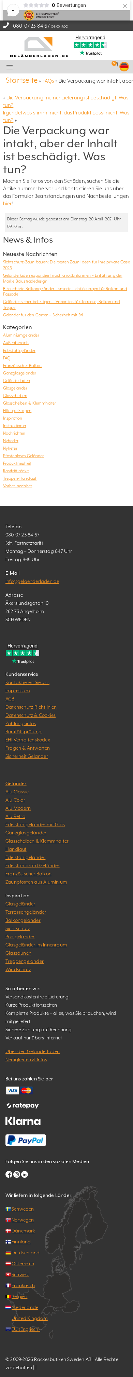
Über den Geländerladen (32, 1051)
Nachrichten (14, 433)
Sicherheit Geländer (26, 756)
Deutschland (26, 1252)
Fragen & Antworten (27, 748)
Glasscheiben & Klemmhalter (29, 403)
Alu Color (15, 800)
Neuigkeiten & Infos (26, 1059)
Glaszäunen (18, 953)
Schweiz (20, 1274)
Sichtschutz (17, 928)
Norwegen (23, 1220)
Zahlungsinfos (20, 723)
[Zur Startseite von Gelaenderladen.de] (39, 46)
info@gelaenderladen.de (32, 581)
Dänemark (23, 1230)
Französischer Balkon (22, 365)
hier (7, 203)
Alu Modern (18, 808)
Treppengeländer (24, 961)
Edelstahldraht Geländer (32, 865)
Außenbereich (16, 342)
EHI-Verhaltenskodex (27, 739)
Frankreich (23, 1285)
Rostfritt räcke (16, 470)
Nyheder (10, 440)
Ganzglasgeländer (19, 373)
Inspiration (13, 418)
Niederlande (25, 1307)
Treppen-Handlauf (20, 478)
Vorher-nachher (17, 485)
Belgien (19, 1296)
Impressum (17, 690)
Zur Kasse (76, 66)
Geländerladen (16, 380)
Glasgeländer (15, 388)
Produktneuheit (17, 463)
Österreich (23, 1263)
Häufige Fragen (17, 410)
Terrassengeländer (25, 912)
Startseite (22, 80)
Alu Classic (17, 791)
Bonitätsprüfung (23, 731)
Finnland (21, 1241)
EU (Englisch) (26, 1329)
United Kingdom (30, 1318)
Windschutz (18, 969)
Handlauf (16, 849)
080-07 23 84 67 (31, 26)
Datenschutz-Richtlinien (31, 707)
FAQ (7, 358)
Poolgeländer (19, 936)
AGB (10, 698)
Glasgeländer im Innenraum (36, 944)
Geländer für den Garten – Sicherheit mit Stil (43, 315)
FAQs (48, 81)
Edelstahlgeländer (19, 350)
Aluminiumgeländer (21, 335)
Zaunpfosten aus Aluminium (36, 882)
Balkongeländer (23, 920)
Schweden (23, 1209)
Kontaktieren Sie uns (27, 682)
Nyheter (10, 448)
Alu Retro (15, 816)
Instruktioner (15, 425)
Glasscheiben (15, 395)
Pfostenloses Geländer (23, 455)
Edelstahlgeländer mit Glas (35, 824)
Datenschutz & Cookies (30, 715)
